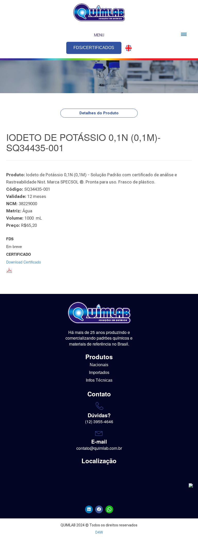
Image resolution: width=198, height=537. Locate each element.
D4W (99, 532)
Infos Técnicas (99, 380)
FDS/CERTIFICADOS (93, 47)
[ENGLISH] (127, 48)
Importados (99, 372)
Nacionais (99, 365)
